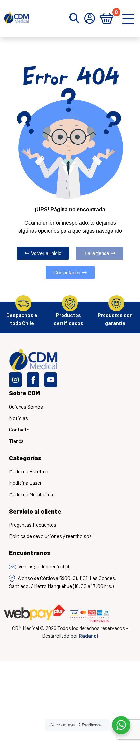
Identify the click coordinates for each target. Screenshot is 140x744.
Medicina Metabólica (31, 494)
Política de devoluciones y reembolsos (50, 536)
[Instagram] (15, 379)
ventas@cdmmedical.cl (44, 566)
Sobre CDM (24, 393)
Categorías (25, 458)
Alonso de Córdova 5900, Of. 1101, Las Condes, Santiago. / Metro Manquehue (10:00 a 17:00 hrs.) (62, 582)
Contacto (19, 429)
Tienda (16, 441)
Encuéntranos (29, 552)
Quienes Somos (26, 406)
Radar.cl (88, 636)
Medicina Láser (25, 483)
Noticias (18, 418)
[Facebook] (33, 379)
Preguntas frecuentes (32, 524)
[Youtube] (50, 379)
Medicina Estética (28, 471)
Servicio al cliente (35, 511)
